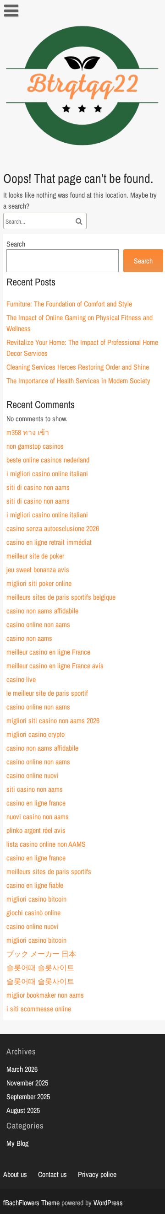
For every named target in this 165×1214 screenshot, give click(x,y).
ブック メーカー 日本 (41, 954)
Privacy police (97, 1174)
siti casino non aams (34, 789)
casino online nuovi (32, 775)
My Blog (17, 1143)
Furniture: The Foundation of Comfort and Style (69, 304)
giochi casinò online (33, 913)
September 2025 (28, 1096)
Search (15, 244)
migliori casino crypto (35, 734)
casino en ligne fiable (34, 885)
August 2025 (23, 1110)
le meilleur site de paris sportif (47, 693)
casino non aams (29, 638)
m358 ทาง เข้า (27, 432)
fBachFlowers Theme (31, 1203)
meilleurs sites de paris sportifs (48, 871)
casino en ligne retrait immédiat (49, 542)
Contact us (52, 1174)
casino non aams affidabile (42, 611)
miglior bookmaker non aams (45, 995)
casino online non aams (38, 624)
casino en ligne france (36, 803)
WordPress (108, 1203)
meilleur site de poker (35, 556)
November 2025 (27, 1083)
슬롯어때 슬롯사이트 (40, 967)
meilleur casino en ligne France (48, 652)
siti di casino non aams (38, 487)
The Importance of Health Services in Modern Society (78, 381)
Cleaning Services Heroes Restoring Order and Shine (77, 367)
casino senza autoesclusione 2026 (52, 528)
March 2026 (22, 1069)
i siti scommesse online (38, 1009)
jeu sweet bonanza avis (37, 569)
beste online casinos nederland (47, 460)
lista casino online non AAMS (46, 844)
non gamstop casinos (35, 446)
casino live (21, 679)
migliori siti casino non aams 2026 (52, 720)
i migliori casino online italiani (47, 473)
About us (15, 1174)
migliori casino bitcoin (36, 899)
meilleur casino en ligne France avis (55, 666)
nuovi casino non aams (37, 816)
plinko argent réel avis (36, 830)
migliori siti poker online (39, 583)
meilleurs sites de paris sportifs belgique (61, 597)
